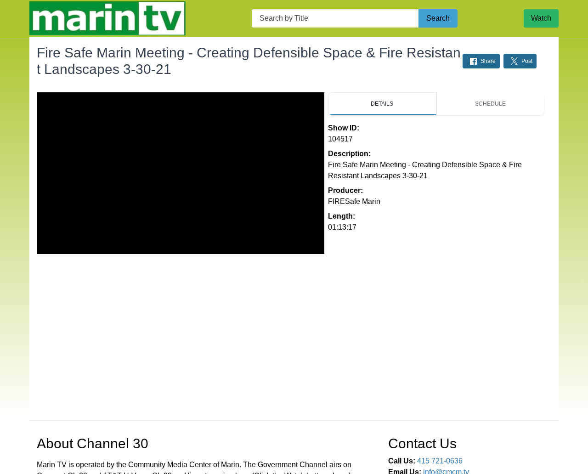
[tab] (382, 103)
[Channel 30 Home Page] (107, 18)
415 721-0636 (440, 461)
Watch (541, 18)
